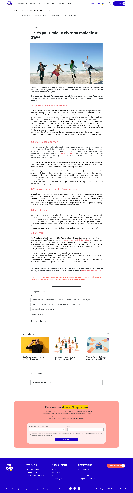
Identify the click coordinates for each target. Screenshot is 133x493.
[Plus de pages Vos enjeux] (26, 3)
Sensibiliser (56, 474)
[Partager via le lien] (46, 321)
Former (55, 477)
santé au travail (37, 300)
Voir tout (109, 334)
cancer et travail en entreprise (43, 304)
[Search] (110, 3)
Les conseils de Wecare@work (43, 309)
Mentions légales (99, 491)
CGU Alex (110, 491)
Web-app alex (57, 471)
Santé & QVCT (31, 474)
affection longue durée (54, 300)
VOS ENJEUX (31, 467)
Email (69, 428)
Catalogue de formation (87, 480)
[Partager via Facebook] (31, 321)
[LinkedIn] (70, 490)
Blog (79, 474)
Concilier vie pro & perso (35, 477)
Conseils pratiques (40, 15)
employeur (86, 300)
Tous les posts (25, 15)
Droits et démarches (69, 15)
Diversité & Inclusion (34, 471)
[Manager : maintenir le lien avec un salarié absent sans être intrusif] (66, 345)
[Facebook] (79, 490)
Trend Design (44, 491)
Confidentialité (121, 491)
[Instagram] (74, 490)
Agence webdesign (32, 491)
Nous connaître (83, 471)
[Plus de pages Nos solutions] (40, 3)
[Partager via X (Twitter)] (36, 321)
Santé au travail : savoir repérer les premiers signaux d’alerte (33, 358)
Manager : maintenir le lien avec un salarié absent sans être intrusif (66, 358)
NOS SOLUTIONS (59, 467)
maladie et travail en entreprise (68, 304)
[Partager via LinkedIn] (41, 321)
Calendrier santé (84, 477)
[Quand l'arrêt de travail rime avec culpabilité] (98, 345)
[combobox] (47, 431)
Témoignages (54, 15)
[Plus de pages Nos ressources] (70, 3)
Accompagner (57, 480)
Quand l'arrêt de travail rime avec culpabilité (96, 358)
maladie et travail (72, 300)
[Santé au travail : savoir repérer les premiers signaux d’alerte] (35, 345)
